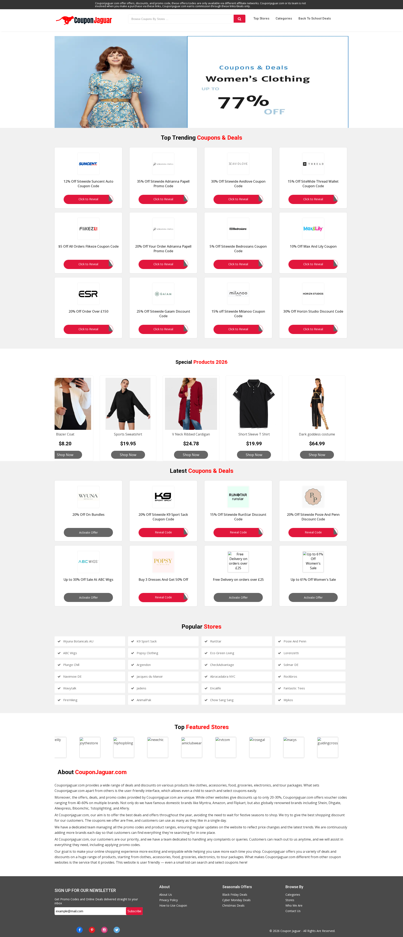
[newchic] (164, 747)
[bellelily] (62, 747)
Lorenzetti (291, 653)
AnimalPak (143, 700)
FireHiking (69, 700)
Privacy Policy (168, 900)
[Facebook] (79, 930)
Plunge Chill (70, 665)
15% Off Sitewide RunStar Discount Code (238, 516)
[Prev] (48, 82)
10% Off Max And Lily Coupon (313, 246)
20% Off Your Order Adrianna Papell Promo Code (163, 248)
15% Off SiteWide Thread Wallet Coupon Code (313, 183)
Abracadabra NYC (222, 676)
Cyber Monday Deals (236, 900)
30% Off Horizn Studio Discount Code (313, 311)
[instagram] (104, 930)
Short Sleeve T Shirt (254, 434)
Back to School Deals (314, 18)
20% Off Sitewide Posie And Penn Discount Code (313, 516)
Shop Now (65, 454)
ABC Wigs (69, 653)
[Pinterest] (92, 930)
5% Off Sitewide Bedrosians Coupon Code (238, 248)
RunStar (215, 641)
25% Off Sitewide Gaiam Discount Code (163, 313)
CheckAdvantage (221, 665)
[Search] (239, 19)
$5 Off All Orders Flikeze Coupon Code (88, 246)
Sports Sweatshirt (128, 434)
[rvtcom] (232, 747)
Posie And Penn (294, 641)
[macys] (300, 747)
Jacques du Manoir (149, 676)
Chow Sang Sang (221, 700)
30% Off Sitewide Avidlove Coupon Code (238, 183)
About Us (165, 895)
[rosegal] (266, 747)
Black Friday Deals (234, 895)
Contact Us (293, 911)
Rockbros (290, 676)
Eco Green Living (221, 653)
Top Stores (261, 18)
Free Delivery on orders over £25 (238, 579)
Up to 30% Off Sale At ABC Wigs (88, 579)
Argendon (143, 665)
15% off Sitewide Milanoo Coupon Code (238, 313)
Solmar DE (290, 665)
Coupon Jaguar (290, 931)
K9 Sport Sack (146, 641)
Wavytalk (69, 688)
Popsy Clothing (147, 653)
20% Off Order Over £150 (88, 311)
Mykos (288, 700)
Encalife (215, 688)
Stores (289, 900)
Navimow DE (72, 676)
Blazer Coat (65, 434)
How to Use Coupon (173, 905)
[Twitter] (117, 930)
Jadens (141, 688)
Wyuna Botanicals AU (77, 641)
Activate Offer (88, 532)
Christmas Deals (233, 905)
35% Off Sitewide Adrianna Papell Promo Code (163, 183)
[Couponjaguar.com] (84, 25)
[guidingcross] (334, 747)
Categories (284, 18)
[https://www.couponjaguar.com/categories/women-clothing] (201, 82)
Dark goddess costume (317, 434)
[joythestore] (96, 747)
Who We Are (293, 905)
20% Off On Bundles (88, 514)
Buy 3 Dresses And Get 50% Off (163, 579)
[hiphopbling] (130, 747)
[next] (355, 82)
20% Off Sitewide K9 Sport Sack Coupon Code (163, 516)
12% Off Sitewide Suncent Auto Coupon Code (88, 183)
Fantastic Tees (294, 688)
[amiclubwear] (198, 747)
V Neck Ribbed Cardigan (191, 434)
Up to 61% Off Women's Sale (313, 579)
